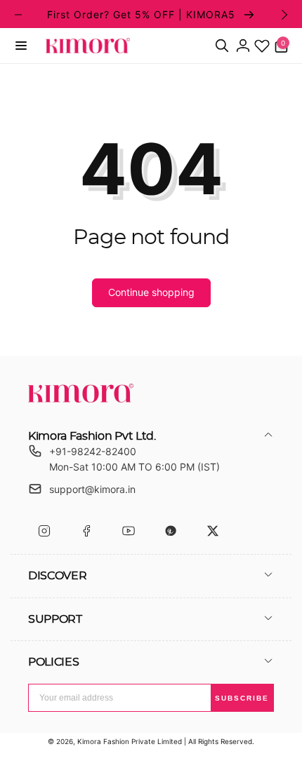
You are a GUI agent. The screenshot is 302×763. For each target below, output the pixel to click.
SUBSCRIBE (242, 698)
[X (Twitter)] (212, 531)
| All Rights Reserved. (219, 741)
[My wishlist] (262, 45)
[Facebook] (86, 531)
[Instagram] (44, 531)
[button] (21, 45)
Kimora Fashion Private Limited (129, 741)
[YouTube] (128, 531)
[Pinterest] (170, 531)
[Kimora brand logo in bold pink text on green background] (80, 398)
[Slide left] (18, 14)
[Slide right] (283, 14)
